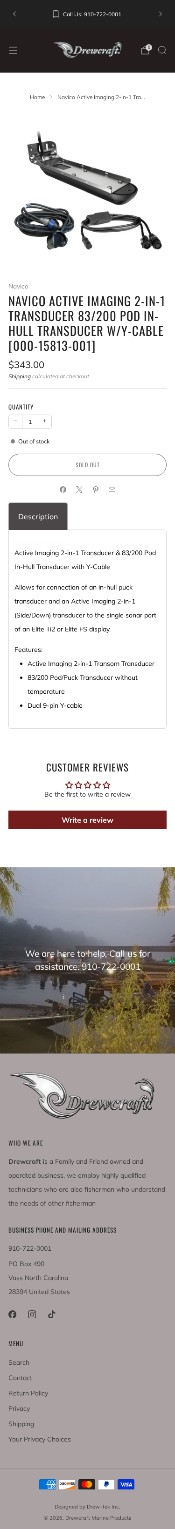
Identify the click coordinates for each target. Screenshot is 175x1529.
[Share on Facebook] (63, 489)
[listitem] (87, 14)
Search (18, 1362)
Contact (20, 1378)
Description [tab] (38, 516)
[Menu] (13, 50)
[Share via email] (112, 489)
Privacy (19, 1408)
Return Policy (28, 1393)
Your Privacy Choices (39, 1439)
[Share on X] (79, 489)
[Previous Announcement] (14, 14)
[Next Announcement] (160, 14)
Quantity (21, 406)
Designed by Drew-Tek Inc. (87, 1506)
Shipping (19, 376)
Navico (18, 286)
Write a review (87, 820)
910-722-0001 (29, 1248)
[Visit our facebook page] (12, 1314)
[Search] (162, 49)
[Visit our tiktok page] (51, 1314)
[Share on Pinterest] (96, 489)
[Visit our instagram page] (32, 1314)
